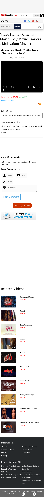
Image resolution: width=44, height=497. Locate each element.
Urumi (22, 311)
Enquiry (4, 453)
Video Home (9, 34)
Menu (40, 27)
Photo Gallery (27, 472)
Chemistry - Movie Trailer (29, 422)
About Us (4, 447)
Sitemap (4, 455)
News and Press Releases (10, 466)
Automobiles (26, 478)
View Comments (7, 101)
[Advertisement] (22, 6)
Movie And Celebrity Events (11, 475)
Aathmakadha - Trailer (28, 409)
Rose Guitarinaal (26, 325)
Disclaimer (26, 453)
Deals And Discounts (9, 478)
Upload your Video (22, 205)
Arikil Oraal (24, 381)
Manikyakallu (25, 367)
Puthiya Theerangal (27, 395)
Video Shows (6, 472)
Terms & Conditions (29, 447)
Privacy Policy (27, 450)
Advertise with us (7, 450)
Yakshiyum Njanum (27, 297)
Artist (22, 339)
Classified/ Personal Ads (31, 475)
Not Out (23, 353)
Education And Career (9, 469)
